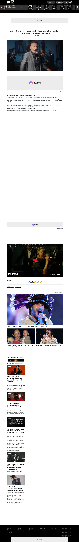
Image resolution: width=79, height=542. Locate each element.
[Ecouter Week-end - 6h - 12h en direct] (16, 360)
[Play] (1, 7)
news (16, 287)
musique (19, 287)
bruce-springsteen (11, 287)
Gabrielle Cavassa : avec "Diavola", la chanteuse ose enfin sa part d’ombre (15, 488)
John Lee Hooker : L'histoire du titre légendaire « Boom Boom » (15, 406)
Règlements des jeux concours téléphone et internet (66, 537)
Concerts (20, 529)
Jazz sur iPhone (54, 528)
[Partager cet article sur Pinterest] (35, 282)
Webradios (31, 529)
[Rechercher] (70, 2)
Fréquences (9, 533)
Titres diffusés (10, 532)
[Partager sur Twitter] (32, 282)
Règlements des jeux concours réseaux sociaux (66, 530)
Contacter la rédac (22, 531)
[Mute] (21, 7)
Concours (42, 528)
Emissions (9, 531)
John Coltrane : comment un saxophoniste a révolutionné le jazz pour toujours (15, 431)
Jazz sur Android (55, 529)
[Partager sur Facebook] (29, 282)
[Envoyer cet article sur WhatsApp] (38, 282)
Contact (9, 528)
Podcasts (31, 528)
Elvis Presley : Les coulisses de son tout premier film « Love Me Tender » (14, 379)
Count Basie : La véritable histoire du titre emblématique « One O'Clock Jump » (15, 466)
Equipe (8, 529)
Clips (19, 528)
